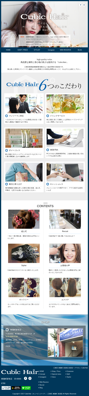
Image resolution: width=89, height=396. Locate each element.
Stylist (68, 377)
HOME (8, 50)
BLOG (80, 50)
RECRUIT (37, 55)
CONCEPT (8, 55)
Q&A (68, 374)
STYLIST (37, 50)
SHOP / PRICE (22, 50)
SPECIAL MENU (22, 55)
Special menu (56, 374)
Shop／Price (55, 371)
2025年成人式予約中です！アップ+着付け (49, 42)
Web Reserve (44, 382)
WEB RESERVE (65, 50)
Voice (53, 377)
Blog (41, 388)
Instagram (51, 50)
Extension (69, 371)
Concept (42, 374)
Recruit (41, 385)
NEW (22, 37)
